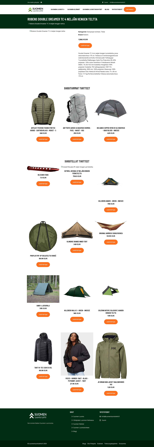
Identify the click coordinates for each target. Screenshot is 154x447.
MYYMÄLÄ (129, 9)
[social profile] (41, 2)
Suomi (106, 2)
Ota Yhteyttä (91, 444)
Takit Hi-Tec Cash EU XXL (43, 367)
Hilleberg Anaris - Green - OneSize (110, 201)
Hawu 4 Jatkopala (43, 305)
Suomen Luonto (78, 416)
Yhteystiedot (117, 9)
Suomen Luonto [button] (57, 9)
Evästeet (100, 444)
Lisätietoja (85, 45)
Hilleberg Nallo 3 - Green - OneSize (77, 310)
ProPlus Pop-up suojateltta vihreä (43, 256)
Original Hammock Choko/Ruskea (111, 233)
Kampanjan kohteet (93, 32)
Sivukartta (122, 444)
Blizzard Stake (43, 175)
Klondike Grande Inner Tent (77, 241)
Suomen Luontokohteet (92, 9)
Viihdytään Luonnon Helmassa (83, 420)
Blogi (107, 9)
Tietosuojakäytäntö (110, 444)
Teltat (103, 32)
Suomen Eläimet (73, 9)
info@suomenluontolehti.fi (117, 2)
